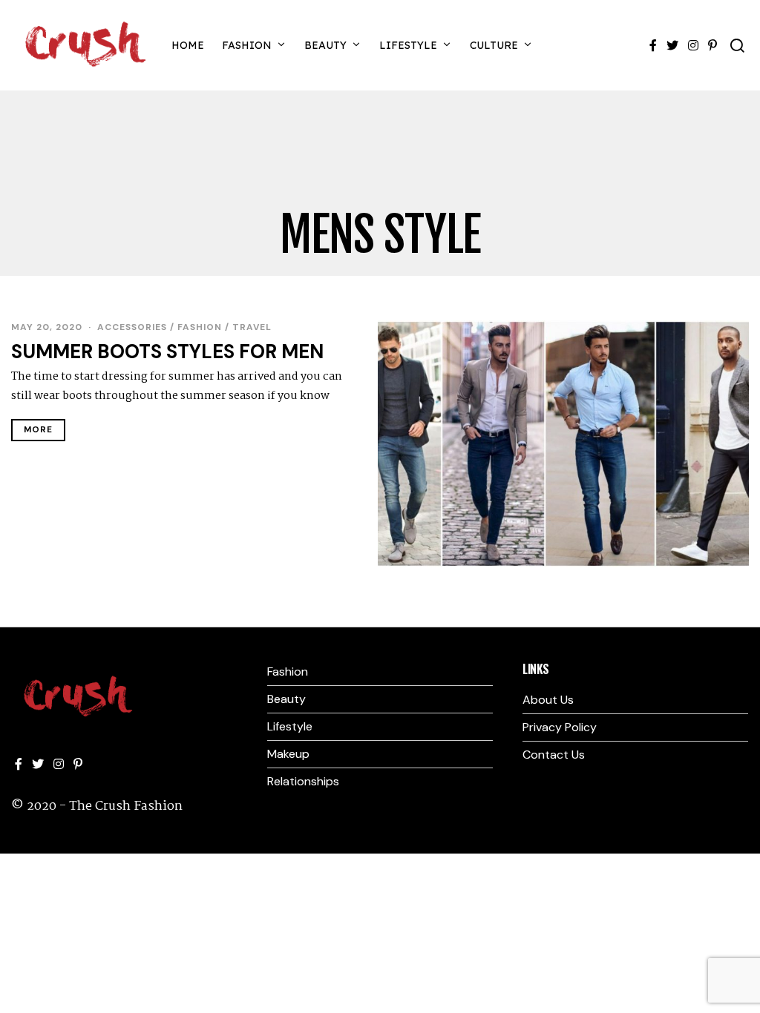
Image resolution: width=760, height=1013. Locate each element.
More (38, 429)
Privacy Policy (559, 727)
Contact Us (553, 754)
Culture (494, 45)
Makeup (288, 754)
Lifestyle (408, 45)
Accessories (132, 327)
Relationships (303, 781)
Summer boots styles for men (167, 351)
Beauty (325, 45)
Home (187, 45)
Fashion (247, 45)
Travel (252, 327)
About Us (548, 699)
